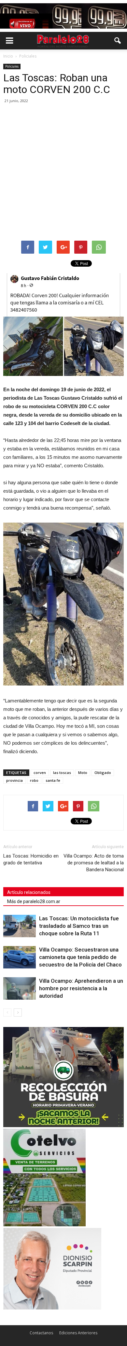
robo (34, 780)
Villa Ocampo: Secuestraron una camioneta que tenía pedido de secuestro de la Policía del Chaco (80, 957)
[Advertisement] (63, 172)
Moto (82, 772)
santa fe (53, 780)
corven (40, 772)
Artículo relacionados (28, 892)
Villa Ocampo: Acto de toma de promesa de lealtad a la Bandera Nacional (94, 863)
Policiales (12, 66)
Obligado (102, 772)
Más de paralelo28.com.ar (33, 901)
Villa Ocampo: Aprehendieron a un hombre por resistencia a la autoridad (81, 988)
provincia (14, 780)
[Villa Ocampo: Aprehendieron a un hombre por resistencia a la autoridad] (19, 988)
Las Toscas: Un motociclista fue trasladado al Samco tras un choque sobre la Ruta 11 (79, 926)
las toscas (62, 772)
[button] (118, 40)
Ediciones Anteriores (78, 1333)
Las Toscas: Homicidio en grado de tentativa (31, 859)
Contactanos (41, 1333)
